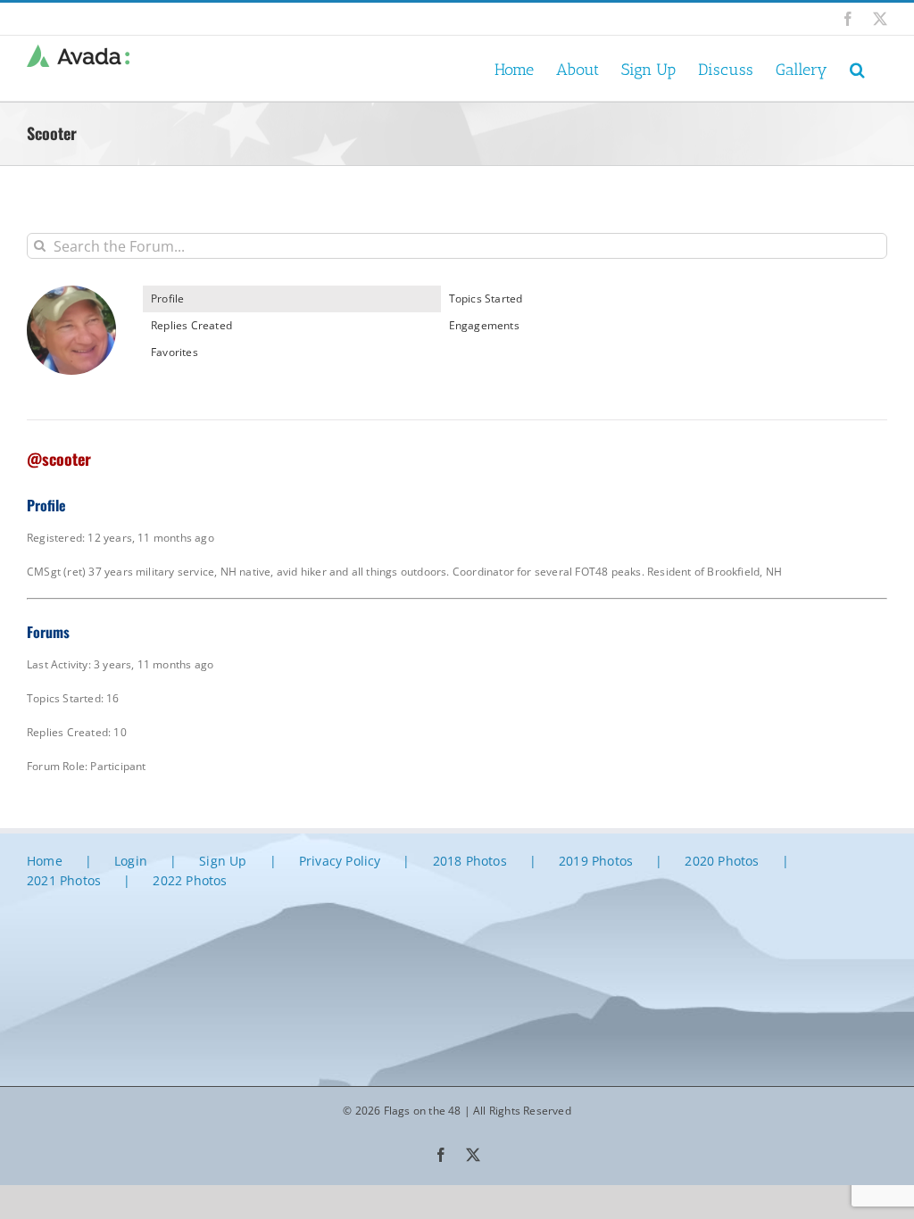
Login (130, 860)
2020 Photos (722, 860)
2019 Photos (596, 860)
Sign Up (222, 860)
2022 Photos (190, 880)
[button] (857, 68)
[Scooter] (71, 293)
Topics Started (486, 298)
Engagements (484, 325)
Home (44, 860)
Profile (167, 298)
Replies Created (191, 325)
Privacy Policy (340, 860)
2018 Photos (470, 860)
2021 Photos (64, 880)
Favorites (174, 352)
